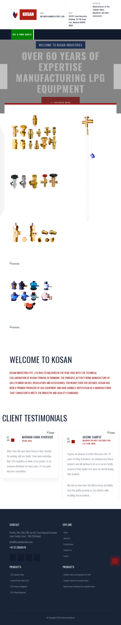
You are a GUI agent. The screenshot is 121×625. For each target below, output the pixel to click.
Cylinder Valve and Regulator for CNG (77, 574)
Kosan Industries (69, 617)
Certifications (68, 544)
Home (65, 532)
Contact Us (67, 550)
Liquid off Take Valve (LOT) (19, 580)
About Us (66, 538)
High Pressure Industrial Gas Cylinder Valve (79, 586)
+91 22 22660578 (18, 547)
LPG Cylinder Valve (17, 574)
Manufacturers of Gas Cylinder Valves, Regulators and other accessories (101, 11)
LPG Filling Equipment (18, 592)
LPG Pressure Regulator (18, 586)
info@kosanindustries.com (21, 542)
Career (65, 555)
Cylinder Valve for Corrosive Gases (75, 580)
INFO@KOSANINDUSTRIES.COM (52, 16)
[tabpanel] (30, 463)
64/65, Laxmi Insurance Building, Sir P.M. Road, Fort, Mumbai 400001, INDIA (78, 20)
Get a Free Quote (22, 34)
